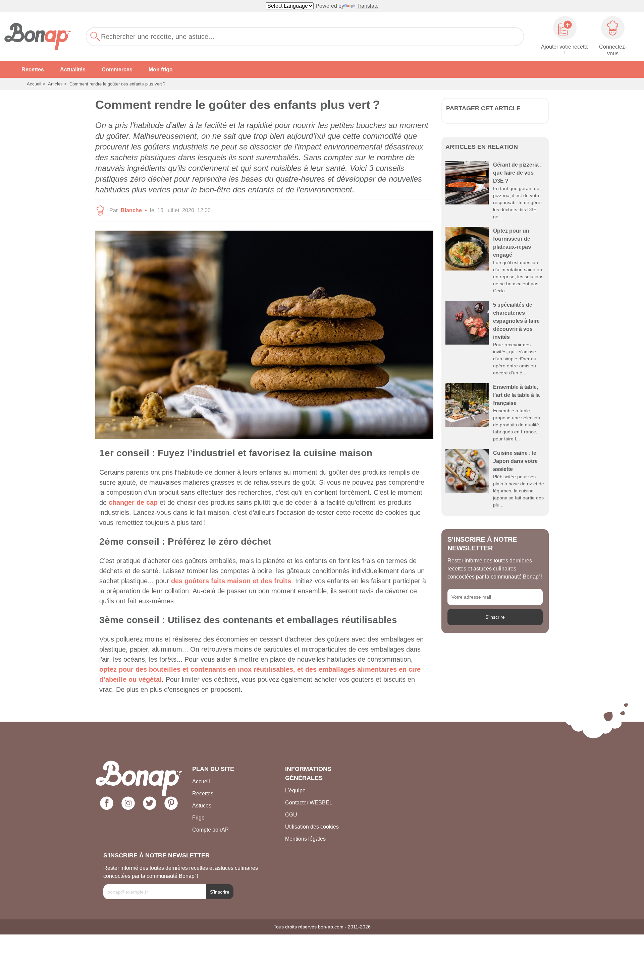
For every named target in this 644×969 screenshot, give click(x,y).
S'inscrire (495, 617)
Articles (55, 83)
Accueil (34, 83)
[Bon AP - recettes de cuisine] (41, 36)
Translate (368, 6)
